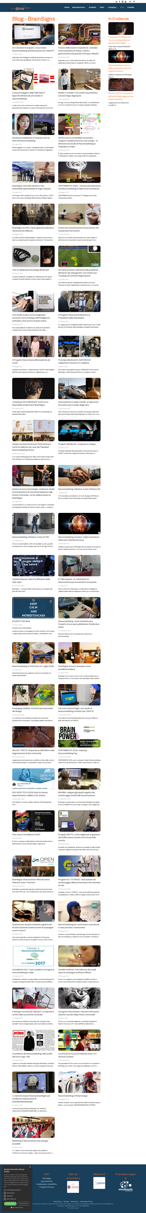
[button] (79, 7)
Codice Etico (57, 1201)
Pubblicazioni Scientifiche (47, 1184)
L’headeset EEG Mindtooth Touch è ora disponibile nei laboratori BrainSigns (119, 40)
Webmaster (74, 1201)
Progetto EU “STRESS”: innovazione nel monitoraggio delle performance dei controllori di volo (79, 882)
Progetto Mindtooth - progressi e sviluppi (77, 444)
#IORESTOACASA (21, 621)
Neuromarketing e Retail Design (73, 1096)
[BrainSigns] (20, 7)
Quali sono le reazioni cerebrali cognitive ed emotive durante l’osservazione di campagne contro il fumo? (32, 927)
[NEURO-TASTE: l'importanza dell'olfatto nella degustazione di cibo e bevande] (121, 84)
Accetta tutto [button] (10, 1203)
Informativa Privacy (86, 1201)
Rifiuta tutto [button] (24, 1203)
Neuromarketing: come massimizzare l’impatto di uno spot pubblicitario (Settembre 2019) (78, 624)
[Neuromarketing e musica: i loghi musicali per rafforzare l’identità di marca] (121, 56)
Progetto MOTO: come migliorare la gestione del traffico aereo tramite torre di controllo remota (79, 837)
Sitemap (66, 1201)
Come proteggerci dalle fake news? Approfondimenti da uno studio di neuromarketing (28, 96)
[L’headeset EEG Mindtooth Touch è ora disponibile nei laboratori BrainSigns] (121, 28)
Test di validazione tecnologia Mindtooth (30, 270)
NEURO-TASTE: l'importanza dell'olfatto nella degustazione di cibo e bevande (120, 96)
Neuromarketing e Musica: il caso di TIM (30, 537)
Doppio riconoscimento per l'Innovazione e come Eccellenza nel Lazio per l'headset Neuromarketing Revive (31, 447)
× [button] (30, 1167)
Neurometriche (47, 1181)
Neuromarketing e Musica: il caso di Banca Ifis (79, 489)
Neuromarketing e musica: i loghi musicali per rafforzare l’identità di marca (119, 68)
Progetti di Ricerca (46, 1187)
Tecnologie (46, 1178)
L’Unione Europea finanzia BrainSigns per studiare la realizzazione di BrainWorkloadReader (31, 1099)
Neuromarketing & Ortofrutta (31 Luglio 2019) (33, 666)
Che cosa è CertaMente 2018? (26, 834)
